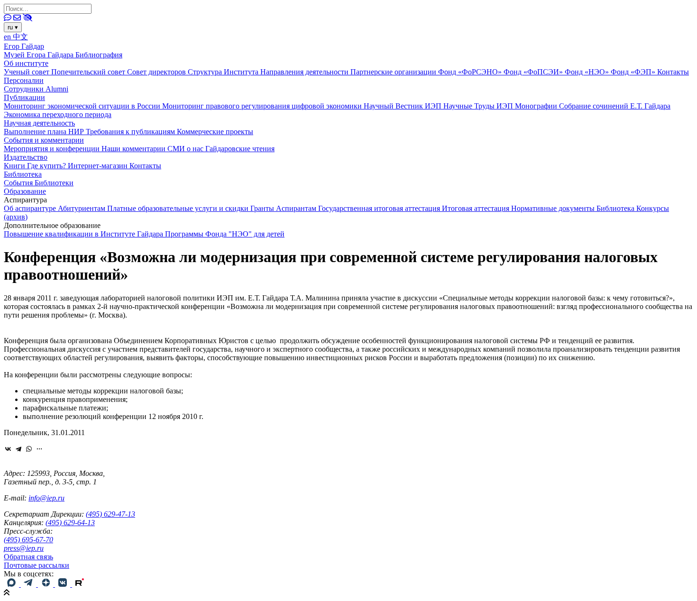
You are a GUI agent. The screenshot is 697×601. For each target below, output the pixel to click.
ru (13, 27)
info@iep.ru (46, 498)
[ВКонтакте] (8, 449)
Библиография (98, 55)
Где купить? (47, 166)
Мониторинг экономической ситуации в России (83, 106)
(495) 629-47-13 (110, 514)
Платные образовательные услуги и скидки (178, 208)
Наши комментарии (134, 149)
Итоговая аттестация (476, 208)
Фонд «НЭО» (588, 72)
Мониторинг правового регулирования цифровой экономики (263, 106)
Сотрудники (25, 89)
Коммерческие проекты (215, 131)
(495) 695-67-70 (28, 540)
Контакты (673, 72)
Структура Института (224, 72)
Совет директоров (157, 72)
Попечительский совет (89, 72)
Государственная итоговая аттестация (380, 208)
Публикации (24, 97)
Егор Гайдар (24, 46)
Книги (15, 166)
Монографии (537, 106)
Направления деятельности (305, 72)
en (8, 37)
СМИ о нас (186, 149)
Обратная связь (28, 557)
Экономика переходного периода (57, 114)
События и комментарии (44, 140)
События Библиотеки (38, 183)
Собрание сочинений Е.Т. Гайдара (614, 106)
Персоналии (24, 80)
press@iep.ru (24, 548)
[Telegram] (18, 449)
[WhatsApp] (29, 449)
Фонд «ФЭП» (634, 72)
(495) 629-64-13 (70, 523)
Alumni (57, 89)
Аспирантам (297, 208)
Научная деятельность (39, 123)
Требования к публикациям (131, 131)
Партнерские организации (394, 72)
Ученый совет (27, 72)
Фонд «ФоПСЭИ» (534, 72)
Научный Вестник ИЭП (403, 106)
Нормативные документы (553, 208)
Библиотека (23, 174)
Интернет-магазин (98, 166)
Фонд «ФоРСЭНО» (471, 72)
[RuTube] (79, 584)
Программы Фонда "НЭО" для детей (224, 234)
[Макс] (12, 584)
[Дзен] (46, 584)
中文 (20, 37)
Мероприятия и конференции (52, 149)
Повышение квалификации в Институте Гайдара (84, 234)
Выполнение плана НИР (45, 131)
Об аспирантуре (31, 208)
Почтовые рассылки (36, 565)
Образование (25, 191)
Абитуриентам (82, 208)
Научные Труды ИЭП (479, 106)
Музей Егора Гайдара (39, 55)
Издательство (25, 157)
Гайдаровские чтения (240, 149)
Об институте (26, 63)
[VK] (63, 584)
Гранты (263, 208)
